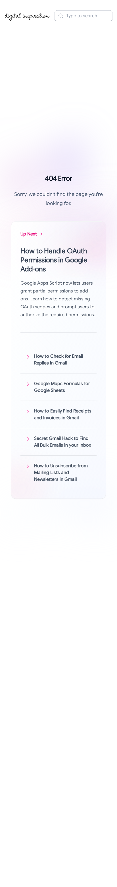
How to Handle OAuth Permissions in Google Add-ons (53, 260)
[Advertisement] (58, 86)
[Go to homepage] (27, 15)
